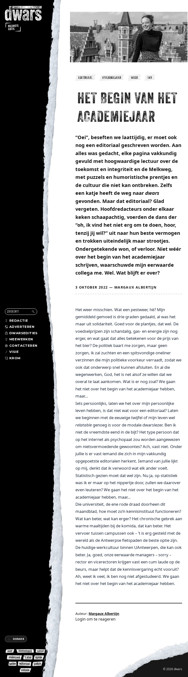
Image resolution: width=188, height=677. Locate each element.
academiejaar (111, 77)
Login (80, 619)
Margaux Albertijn (135, 287)
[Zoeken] (33, 312)
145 (150, 77)
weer (134, 77)
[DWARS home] (26, 19)
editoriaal (85, 77)
